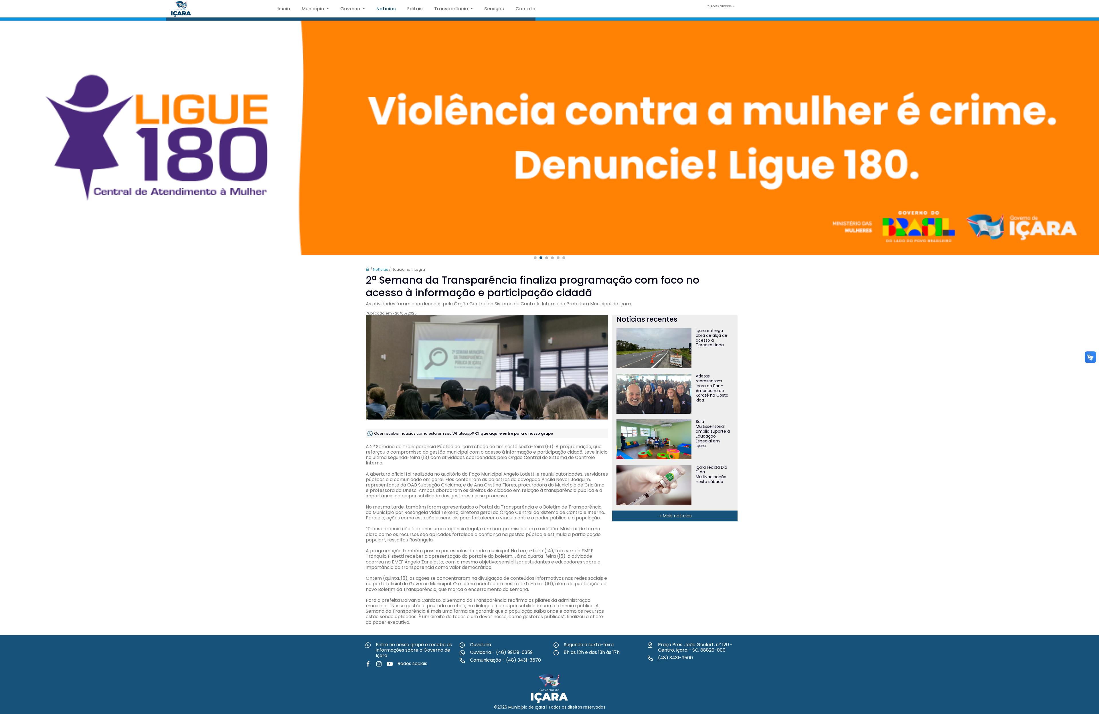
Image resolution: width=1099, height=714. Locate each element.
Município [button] (313, 8)
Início (284, 8)
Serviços (494, 8)
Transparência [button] (451, 8)
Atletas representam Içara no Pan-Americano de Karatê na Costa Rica (712, 388)
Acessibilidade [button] (720, 6)
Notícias (386, 8)
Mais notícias (677, 516)
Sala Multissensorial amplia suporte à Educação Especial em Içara (713, 433)
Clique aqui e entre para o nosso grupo (514, 433)
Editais (415, 8)
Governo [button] (350, 8)
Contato (525, 8)
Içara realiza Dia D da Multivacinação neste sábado (711, 474)
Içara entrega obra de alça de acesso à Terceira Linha (711, 338)
